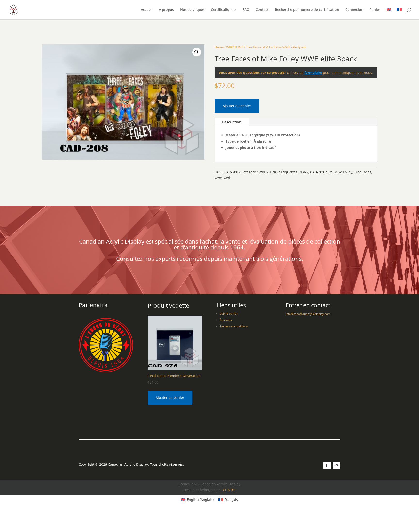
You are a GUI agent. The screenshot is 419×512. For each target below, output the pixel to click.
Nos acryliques (192, 10)
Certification (221, 10)
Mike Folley (343, 172)
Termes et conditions (234, 326)
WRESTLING (234, 47)
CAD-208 (317, 172)
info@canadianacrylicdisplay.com (308, 314)
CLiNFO (229, 490)
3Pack (303, 172)
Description (231, 122)
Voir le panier (229, 314)
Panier (375, 10)
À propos (166, 10)
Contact (262, 10)
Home (219, 47)
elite (329, 172)
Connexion (354, 10)
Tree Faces (362, 172)
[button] (196, 52)
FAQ (246, 10)
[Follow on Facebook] (327, 465)
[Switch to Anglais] (389, 13)
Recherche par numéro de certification (307, 10)
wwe (218, 178)
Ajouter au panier (237, 106)
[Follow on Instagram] (336, 465)
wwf (227, 178)
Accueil (147, 10)
